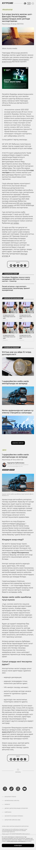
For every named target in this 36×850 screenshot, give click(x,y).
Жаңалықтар (7, 10)
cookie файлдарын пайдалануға (16, 841)
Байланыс (8, 812)
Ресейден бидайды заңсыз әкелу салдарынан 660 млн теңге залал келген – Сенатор (16, 279)
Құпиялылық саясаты (12, 800)
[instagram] (5, 789)
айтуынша (20, 524)
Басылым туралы (10, 796)
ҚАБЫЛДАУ (18, 845)
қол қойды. (14, 223)
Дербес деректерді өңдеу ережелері (16, 808)
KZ (29, 3)
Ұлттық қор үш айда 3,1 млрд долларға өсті (16, 353)
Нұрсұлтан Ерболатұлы (15, 463)
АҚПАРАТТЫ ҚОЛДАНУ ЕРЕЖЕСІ (14, 816)
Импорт (12, 469)
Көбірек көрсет (18, 443)
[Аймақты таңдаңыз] (25, 3)
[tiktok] (11, 789)
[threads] (18, 789)
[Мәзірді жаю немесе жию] (33, 3)
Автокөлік (5, 469)
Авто (4, 450)
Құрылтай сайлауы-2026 (12, 819)
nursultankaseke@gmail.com (15, 466)
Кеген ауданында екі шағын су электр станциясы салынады (17, 411)
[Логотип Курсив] (7, 3)
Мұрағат (7, 804)
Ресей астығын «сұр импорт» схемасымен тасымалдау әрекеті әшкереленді (16, 288)
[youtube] (24, 789)
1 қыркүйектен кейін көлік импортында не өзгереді (15, 382)
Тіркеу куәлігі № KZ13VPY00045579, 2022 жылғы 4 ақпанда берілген (16, 834)
